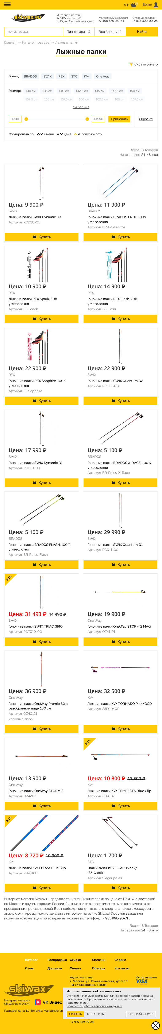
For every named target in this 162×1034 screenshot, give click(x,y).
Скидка (75, 960)
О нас (29, 968)
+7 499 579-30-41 (111, 21)
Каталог (31, 960)
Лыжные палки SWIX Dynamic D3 (35, 217)
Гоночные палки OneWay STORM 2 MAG (119, 626)
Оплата (75, 968)
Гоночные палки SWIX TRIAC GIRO (36, 626)
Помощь (98, 968)
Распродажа (57, 960)
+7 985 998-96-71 (69, 18)
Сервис (120, 960)
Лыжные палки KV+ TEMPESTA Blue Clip (119, 791)
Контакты (122, 968)
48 (149, 155)
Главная (10, 42)
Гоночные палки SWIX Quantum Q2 (115, 381)
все (155, 155)
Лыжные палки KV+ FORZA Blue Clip (37, 868)
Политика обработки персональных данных (94, 1006)
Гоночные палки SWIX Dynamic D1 (35, 463)
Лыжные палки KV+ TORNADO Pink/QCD (120, 704)
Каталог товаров (35, 42)
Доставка (54, 968)
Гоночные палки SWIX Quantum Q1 (115, 545)
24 (143, 155)
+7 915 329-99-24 (145, 21)
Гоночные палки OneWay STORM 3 (36, 791)
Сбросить (146, 119)
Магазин (98, 960)
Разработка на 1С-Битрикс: (33, 1010)
